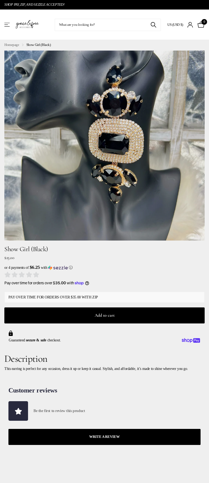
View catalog (7, 24)
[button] (104, 267)
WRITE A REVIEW (104, 437)
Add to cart (105, 315)
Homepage (11, 45)
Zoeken (153, 25)
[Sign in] (190, 25)
